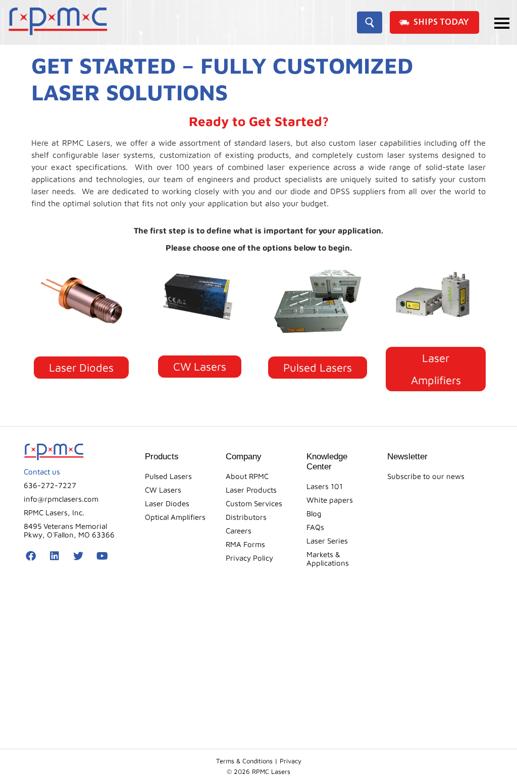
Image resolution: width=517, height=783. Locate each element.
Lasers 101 (324, 486)
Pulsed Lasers (168, 476)
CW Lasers (163, 490)
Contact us (42, 471)
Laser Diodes (167, 503)
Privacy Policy (249, 558)
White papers (329, 500)
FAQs (315, 527)
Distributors (246, 517)
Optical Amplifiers (175, 517)
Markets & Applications (327, 558)
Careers (238, 530)
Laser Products (251, 490)
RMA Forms (245, 544)
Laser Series (327, 540)
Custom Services (254, 503)
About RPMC (247, 476)
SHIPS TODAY (441, 22)
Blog (314, 513)
